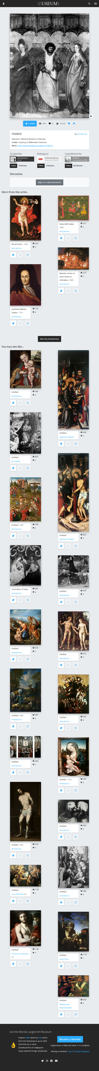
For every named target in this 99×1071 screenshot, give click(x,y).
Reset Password (82, 1051)
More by (49, 339)
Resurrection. (17, 244)
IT (25, 894)
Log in (70, 1051)
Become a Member (70, 1039)
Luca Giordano (17, 894)
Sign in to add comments (49, 182)
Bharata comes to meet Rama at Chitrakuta (67, 276)
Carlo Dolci (64, 959)
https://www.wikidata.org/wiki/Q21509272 (35, 145)
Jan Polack (15, 461)
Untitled (14, 392)
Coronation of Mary (19, 589)
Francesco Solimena (19, 954)
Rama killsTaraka (66, 224)
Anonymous (82, 134)
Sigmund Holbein (66, 437)
